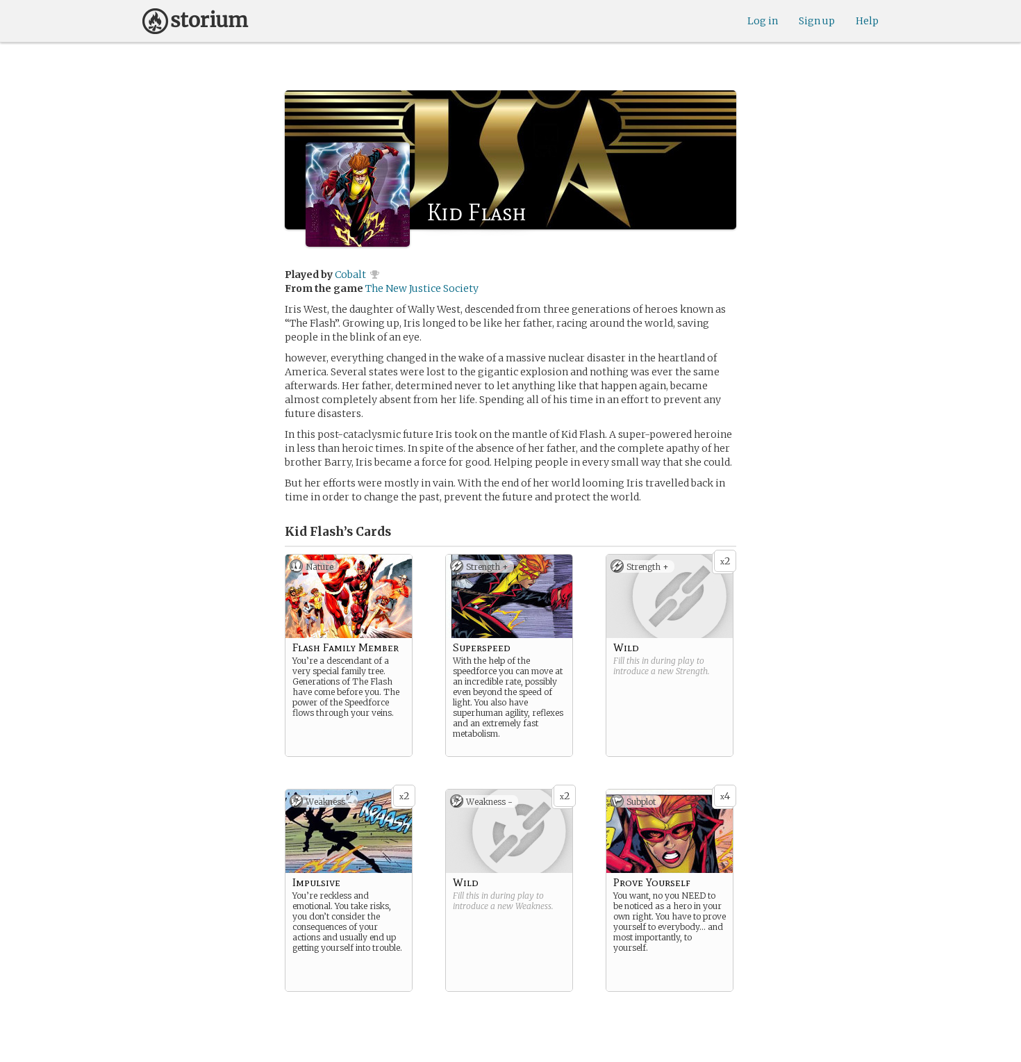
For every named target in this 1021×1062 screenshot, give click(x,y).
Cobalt (350, 274)
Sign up (817, 21)
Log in (762, 21)
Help (867, 21)
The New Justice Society (422, 288)
